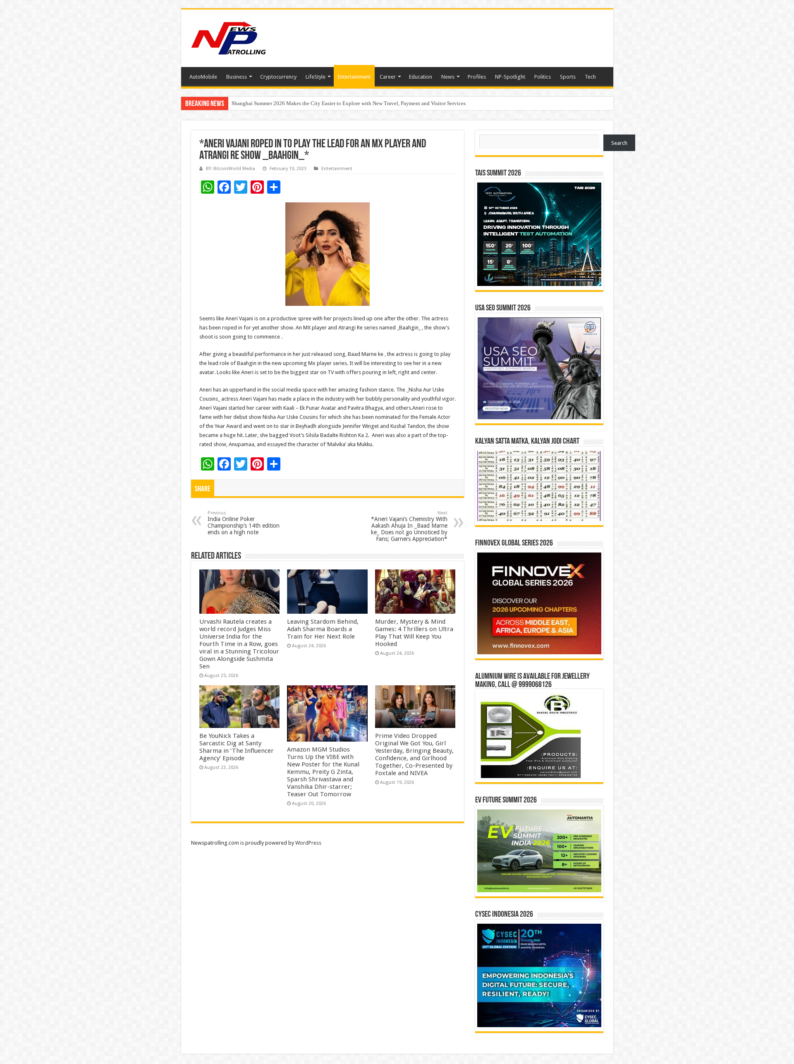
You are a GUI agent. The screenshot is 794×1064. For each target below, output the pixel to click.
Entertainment (354, 77)
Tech (590, 77)
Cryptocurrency (278, 77)
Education (420, 77)
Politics (542, 77)
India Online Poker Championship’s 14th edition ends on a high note (244, 523)
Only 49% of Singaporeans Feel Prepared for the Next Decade (300, 103)
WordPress (308, 843)
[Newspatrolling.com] (228, 37)
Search (619, 143)
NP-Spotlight (510, 77)
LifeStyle (315, 77)
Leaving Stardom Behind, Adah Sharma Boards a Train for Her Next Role (323, 629)
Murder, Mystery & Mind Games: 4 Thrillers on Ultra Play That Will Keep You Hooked (414, 633)
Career (388, 77)
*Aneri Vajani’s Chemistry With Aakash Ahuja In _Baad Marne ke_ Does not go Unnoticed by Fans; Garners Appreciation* (409, 526)
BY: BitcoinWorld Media (230, 168)
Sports (568, 77)
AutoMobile (203, 77)
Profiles (477, 77)
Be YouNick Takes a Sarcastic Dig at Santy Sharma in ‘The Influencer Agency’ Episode (236, 747)
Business (236, 77)
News (447, 77)
